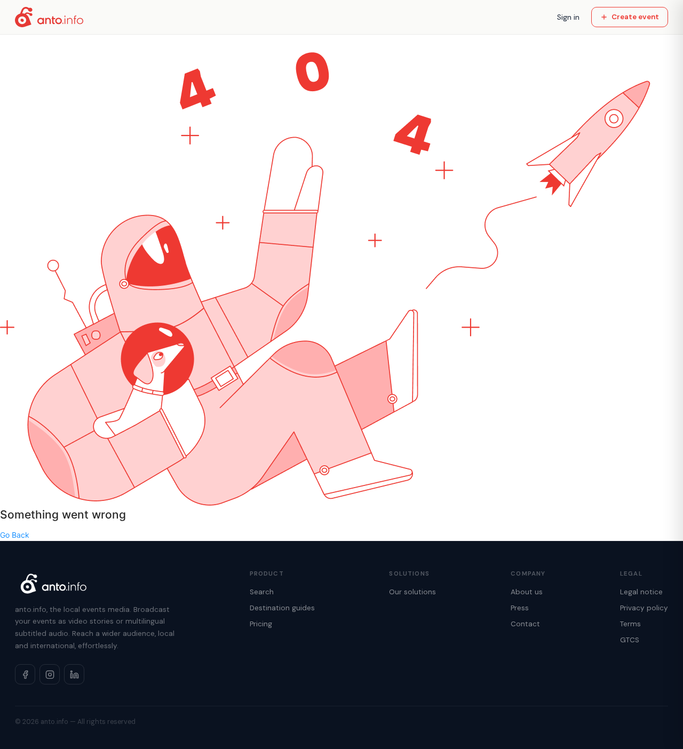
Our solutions (412, 591)
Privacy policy (644, 607)
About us (527, 591)
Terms (630, 623)
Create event (635, 16)
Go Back (14, 534)
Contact (525, 623)
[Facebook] (25, 674)
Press (520, 607)
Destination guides (282, 607)
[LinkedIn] (74, 674)
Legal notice (641, 591)
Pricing (261, 623)
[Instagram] (49, 674)
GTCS (629, 639)
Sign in (568, 17)
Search (262, 591)
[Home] (49, 17)
